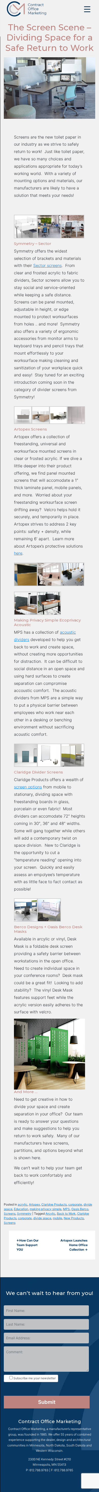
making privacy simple (45, 1209)
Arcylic (50, 1213)
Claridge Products (54, 1204)
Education (21, 1209)
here (18, 553)
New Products (74, 1218)
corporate (75, 1204)
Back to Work (66, 1213)
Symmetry (24, 1213)
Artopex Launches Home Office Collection (74, 1244)
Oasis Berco (79, 1209)
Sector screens (47, 265)
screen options (28, 786)
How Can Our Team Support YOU (27, 1244)
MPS (66, 1209)
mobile (57, 1218)
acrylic (22, 1204)
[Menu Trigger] (87, 9)
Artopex (34, 1204)
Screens (9, 1213)
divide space (42, 1218)
